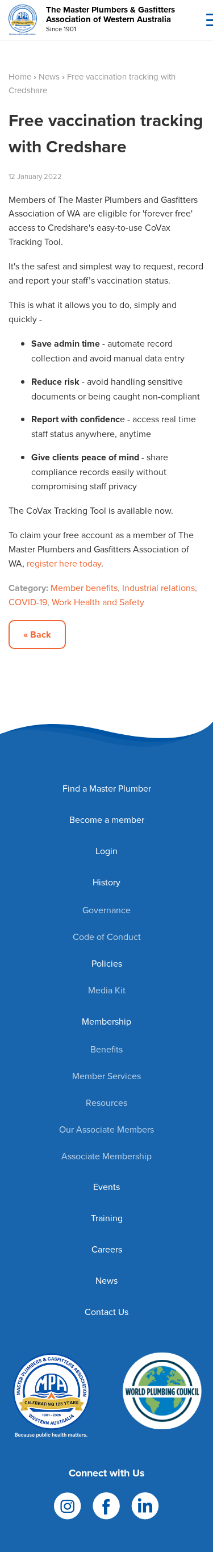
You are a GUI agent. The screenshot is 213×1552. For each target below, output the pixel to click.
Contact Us (106, 1311)
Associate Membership (106, 1156)
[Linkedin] (145, 1504)
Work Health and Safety (98, 602)
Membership (106, 1021)
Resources (106, 1102)
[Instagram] (67, 1504)
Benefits (106, 1049)
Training (107, 1218)
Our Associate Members (106, 1129)
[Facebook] (106, 1504)
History (106, 882)
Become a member (106, 819)
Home (20, 76)
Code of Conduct (107, 936)
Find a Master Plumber (106, 788)
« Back (37, 634)
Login (106, 850)
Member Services (106, 1076)
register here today (64, 563)
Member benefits (84, 587)
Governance (106, 910)
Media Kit (107, 990)
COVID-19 (28, 602)
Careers (106, 1249)
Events (106, 1186)
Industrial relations (158, 587)
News (49, 76)
